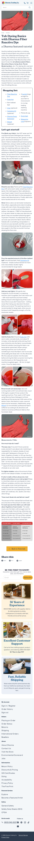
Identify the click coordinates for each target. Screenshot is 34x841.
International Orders (9, 734)
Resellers (5, 737)
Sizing (4, 776)
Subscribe (28, 578)
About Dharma (7, 745)
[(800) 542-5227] (24, 3)
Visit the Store (7, 752)
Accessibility (6, 780)
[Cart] (28, 3)
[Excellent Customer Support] (17, 630)
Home (2, 32)
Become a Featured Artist (12, 798)
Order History (7, 709)
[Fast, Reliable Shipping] (17, 666)
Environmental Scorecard (12, 755)
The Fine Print (7, 786)
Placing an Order (8, 720)
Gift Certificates (8, 773)
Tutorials (8, 32)
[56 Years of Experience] (17, 591)
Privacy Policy (7, 783)
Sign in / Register (8, 706)
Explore (4, 794)
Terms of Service (23, 835)
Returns (4, 727)
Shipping (5, 730)
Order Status (6, 724)
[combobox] (17, 7)
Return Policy (6, 766)
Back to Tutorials (18, 549)
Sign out (4, 712)
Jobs (3, 758)
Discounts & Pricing (9, 770)
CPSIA (4, 812)
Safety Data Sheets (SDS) (11, 809)
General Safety (7, 806)
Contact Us (6, 748)
